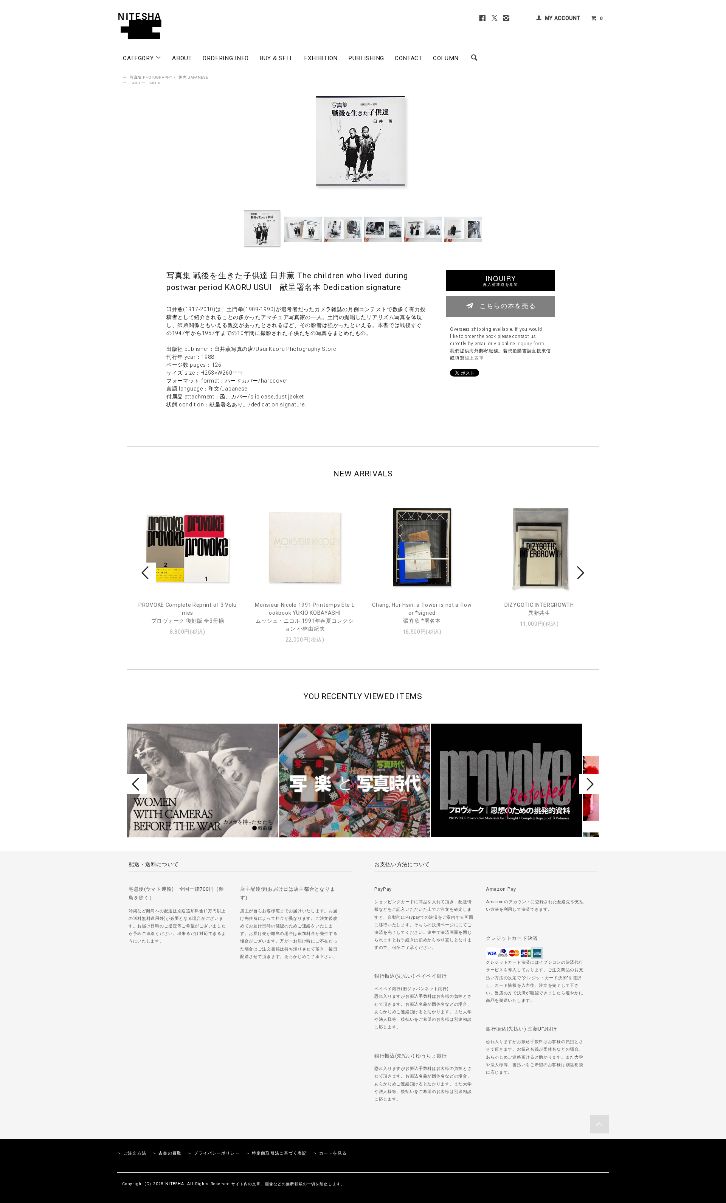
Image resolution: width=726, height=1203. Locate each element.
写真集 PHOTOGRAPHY (151, 77)
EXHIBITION (321, 58)
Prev (146, 573)
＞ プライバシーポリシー (213, 1153)
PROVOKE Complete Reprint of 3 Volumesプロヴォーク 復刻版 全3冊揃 (187, 613)
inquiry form (530, 343)
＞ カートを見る (330, 1153)
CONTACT (408, 58)
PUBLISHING (366, 58)
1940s (135, 83)
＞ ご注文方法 (131, 1153)
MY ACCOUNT (562, 18)
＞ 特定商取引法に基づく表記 (276, 1153)
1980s (154, 83)
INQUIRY (500, 280)
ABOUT (182, 58)
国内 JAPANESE (193, 77)
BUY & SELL (276, 58)
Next (579, 573)
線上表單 (474, 358)
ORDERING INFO (226, 58)
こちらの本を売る (507, 305)
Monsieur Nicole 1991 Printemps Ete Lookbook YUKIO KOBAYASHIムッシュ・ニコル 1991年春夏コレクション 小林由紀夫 (304, 617)
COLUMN (446, 58)
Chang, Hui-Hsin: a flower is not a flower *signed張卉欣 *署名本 (422, 613)
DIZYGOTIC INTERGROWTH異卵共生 (539, 609)
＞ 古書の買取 (167, 1153)
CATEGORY (139, 58)
